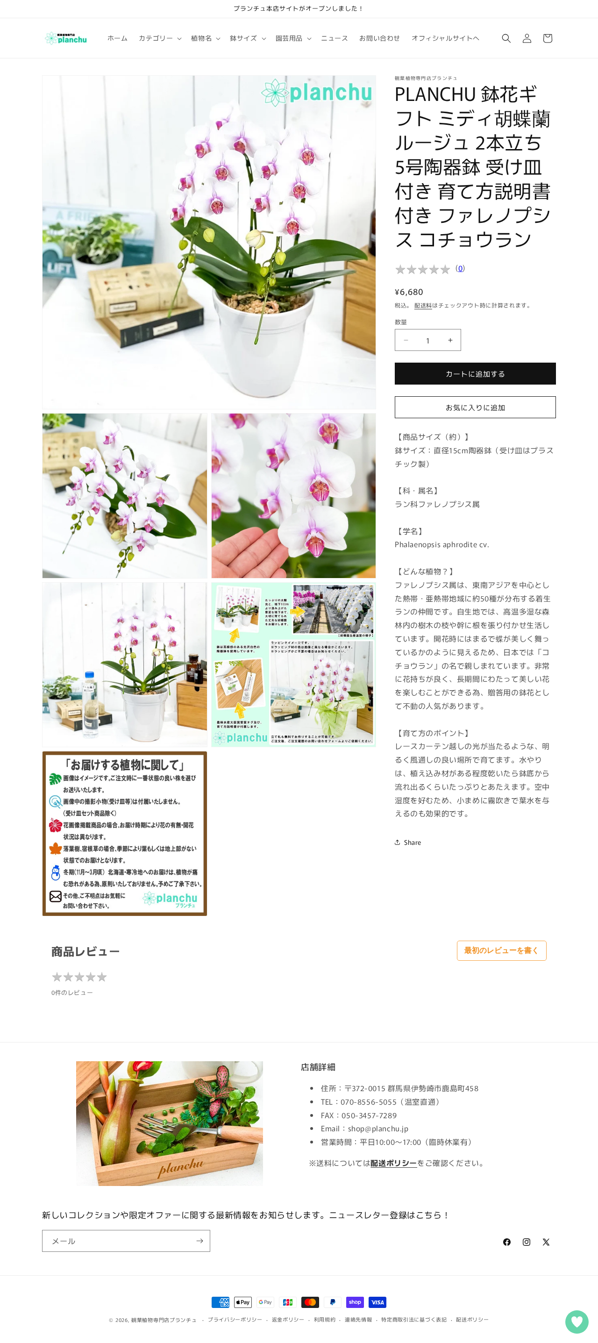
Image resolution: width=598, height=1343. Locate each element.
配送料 (423, 305)
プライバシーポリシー (235, 1319)
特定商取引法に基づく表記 (414, 1319)
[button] (159, 38)
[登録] (199, 1241)
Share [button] (412, 842)
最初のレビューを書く (501, 950)
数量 (401, 321)
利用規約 (325, 1319)
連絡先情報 (358, 1319)
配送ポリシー (472, 1319)
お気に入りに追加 (475, 407)
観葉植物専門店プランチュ (164, 1319)
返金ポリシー (288, 1319)
